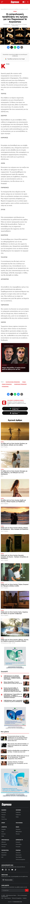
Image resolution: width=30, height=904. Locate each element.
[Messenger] (18, 47)
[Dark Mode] (24, 2)
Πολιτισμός (19, 822)
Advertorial (3, 852)
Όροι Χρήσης (19, 857)
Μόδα (2, 836)
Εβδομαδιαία (19, 831)
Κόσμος (3, 817)
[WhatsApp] (15, 47)
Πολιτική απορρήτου (20, 859)
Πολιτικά (3, 846)
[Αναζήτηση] (28, 2)
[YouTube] (12, 870)
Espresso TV (19, 839)
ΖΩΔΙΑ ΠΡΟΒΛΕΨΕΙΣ (7, 384)
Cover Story (4, 819)
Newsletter (3, 855)
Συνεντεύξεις (18, 844)
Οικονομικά (4, 844)
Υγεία (2, 831)
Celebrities (18, 812)
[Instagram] (6, 870)
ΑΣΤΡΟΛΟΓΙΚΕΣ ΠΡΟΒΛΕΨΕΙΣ (13, 382)
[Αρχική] (6, 804)
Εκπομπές (18, 842)
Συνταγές (3, 833)
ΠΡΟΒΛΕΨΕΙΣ (5, 386)
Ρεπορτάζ (3, 812)
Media (17, 817)
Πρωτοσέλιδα (5, 839)
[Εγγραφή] (26, 890)
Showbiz (18, 810)
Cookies (25, 898)
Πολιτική (3, 814)
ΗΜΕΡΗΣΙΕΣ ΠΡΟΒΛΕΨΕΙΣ (21, 384)
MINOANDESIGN (17, 901)
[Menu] (2, 2)
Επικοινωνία (18, 855)
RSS (2, 857)
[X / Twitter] (11, 47)
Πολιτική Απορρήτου (17, 898)
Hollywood (18, 814)
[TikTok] (15, 870)
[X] (9, 870)
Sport (3, 822)
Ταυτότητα (18, 852)
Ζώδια (17, 827)
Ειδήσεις (3, 810)
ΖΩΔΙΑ (15, 11)
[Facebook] (8, 47)
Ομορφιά (3, 829)
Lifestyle (4, 827)
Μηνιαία (18, 833)
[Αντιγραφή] (21, 47)
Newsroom (18, 24)
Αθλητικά (3, 842)
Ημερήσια (18, 829)
